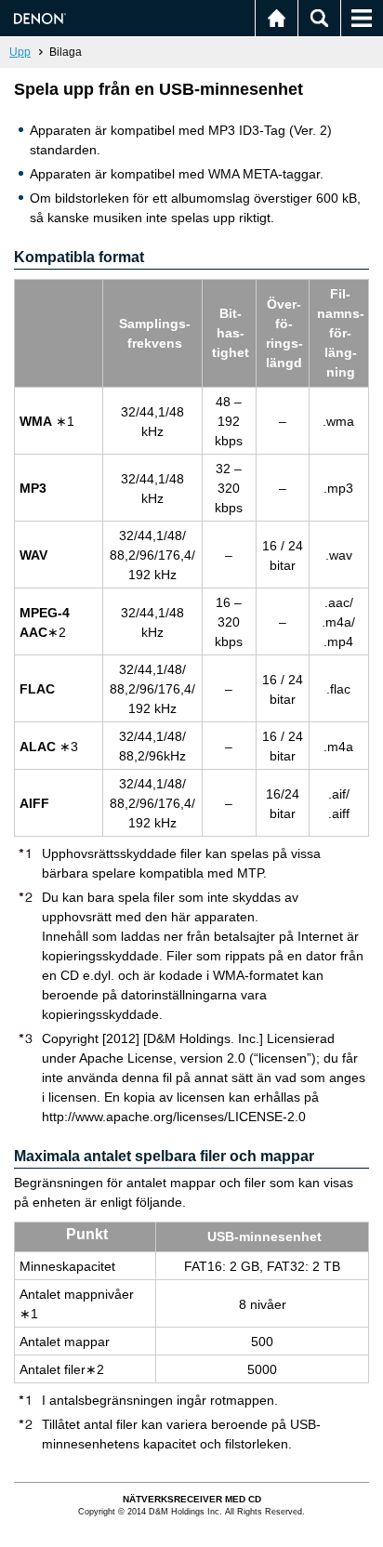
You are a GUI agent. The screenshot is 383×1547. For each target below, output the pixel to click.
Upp (20, 52)
